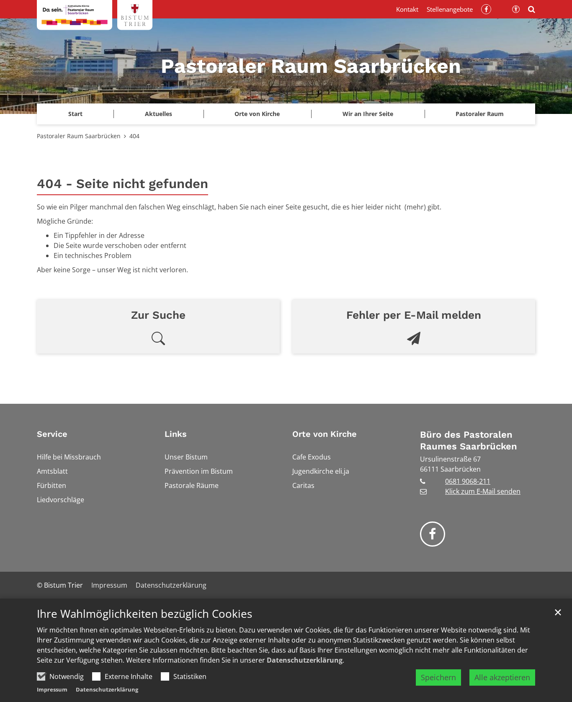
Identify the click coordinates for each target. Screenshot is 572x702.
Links (176, 434)
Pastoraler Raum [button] (480, 114)
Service (52, 434)
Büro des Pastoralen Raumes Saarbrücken (468, 440)
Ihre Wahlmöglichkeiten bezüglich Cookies (144, 614)
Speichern (438, 677)
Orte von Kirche (324, 434)
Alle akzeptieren (502, 677)
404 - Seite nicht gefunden (122, 183)
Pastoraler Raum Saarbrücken (79, 136)
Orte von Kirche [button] (257, 114)
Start (75, 114)
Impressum (52, 689)
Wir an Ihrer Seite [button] (368, 114)
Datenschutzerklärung (305, 660)
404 (134, 136)
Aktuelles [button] (158, 114)
